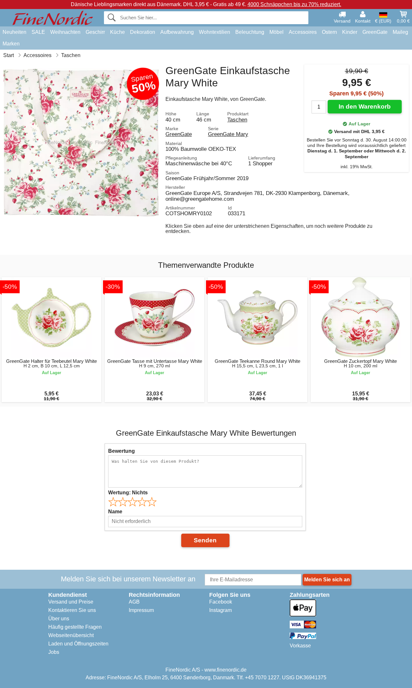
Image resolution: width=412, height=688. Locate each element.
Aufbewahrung (177, 32)
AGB (134, 602)
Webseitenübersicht (71, 635)
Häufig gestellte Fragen (75, 627)
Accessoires (303, 32)
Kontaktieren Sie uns (72, 610)
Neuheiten (14, 32)
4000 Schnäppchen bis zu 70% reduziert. (294, 4)
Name (115, 511)
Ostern (329, 32)
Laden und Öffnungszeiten (78, 643)
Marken (11, 43)
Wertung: (128, 492)
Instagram (220, 610)
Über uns (58, 618)
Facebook (220, 602)
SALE (38, 32)
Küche (117, 32)
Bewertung (121, 451)
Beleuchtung (249, 32)
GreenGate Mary (228, 134)
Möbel (276, 32)
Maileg (400, 32)
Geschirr (95, 32)
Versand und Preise (70, 602)
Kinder (349, 32)
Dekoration (142, 32)
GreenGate (375, 32)
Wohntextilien (214, 32)
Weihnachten (65, 32)
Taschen (237, 119)
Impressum (141, 610)
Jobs (53, 652)
